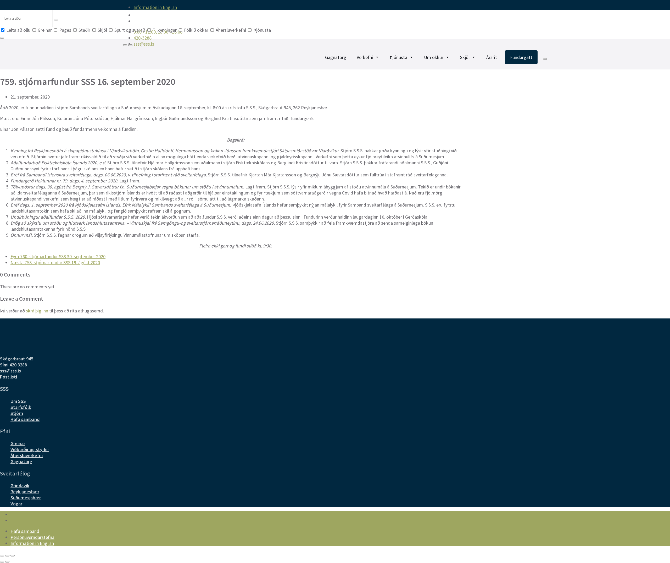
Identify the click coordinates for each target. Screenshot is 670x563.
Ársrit (491, 57)
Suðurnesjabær (25, 498)
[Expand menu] (130, 45)
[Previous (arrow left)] (2, 561)
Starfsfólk (20, 407)
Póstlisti (8, 377)
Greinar (45, 30)
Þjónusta (261, 30)
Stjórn (16, 413)
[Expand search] (125, 45)
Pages (65, 30)
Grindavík (19, 486)
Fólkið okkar (196, 30)
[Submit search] (56, 19)
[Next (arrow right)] (7, 561)
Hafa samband (25, 419)
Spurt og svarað (129, 30)
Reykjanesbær (24, 492)
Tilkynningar (165, 30)
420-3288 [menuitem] (142, 38)
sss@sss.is (10, 371)
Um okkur (433, 57)
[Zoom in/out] (12, 555)
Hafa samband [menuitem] (24, 531)
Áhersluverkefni (231, 30)
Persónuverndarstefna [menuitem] (32, 537)
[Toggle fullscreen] (7, 555)
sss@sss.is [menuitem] (143, 44)
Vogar (16, 504)
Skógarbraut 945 (16, 359)
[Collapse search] (2, 38)
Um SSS (18, 401)
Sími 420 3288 (13, 365)
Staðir (84, 30)
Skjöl (102, 30)
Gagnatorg (335, 57)
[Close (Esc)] (2, 555)
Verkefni (365, 57)
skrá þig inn (37, 311)
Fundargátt (521, 57)
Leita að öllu (18, 30)
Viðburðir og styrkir (29, 449)
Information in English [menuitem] (155, 7)
